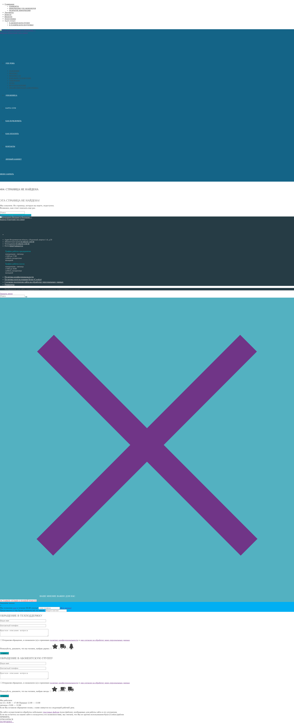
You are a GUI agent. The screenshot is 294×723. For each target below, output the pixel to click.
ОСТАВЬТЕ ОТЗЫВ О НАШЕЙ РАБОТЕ (18, 601)
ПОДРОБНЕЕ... (7, 722)
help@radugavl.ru (16, 246)
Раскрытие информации (20, 10)
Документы (9, 12)
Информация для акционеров (22, 8)
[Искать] (26, 296)
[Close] (147, 591)
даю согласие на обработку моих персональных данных (105, 640)
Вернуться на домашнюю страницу (15, 215)
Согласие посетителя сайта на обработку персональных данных (34, 282)
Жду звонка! (66, 608)
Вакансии (8, 17)
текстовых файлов (51, 712)
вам (14, 608)
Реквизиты (14, 6)
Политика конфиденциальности (19, 277)
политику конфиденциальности (64, 640)
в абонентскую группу (19, 23)
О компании (9, 4)
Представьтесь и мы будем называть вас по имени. (22, 610)
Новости (8, 15)
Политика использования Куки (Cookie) (23, 279)
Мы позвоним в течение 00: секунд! (19, 608)
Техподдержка (10, 19)
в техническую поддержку (21, 25)
